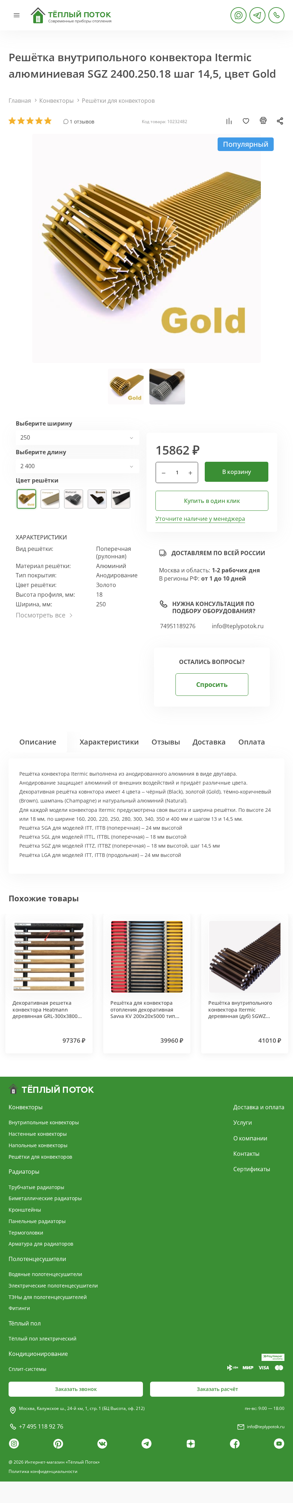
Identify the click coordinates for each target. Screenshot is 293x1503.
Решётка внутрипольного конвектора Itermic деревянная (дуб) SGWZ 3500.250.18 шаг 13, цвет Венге (240, 1015)
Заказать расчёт (217, 1389)
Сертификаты (251, 1169)
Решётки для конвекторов (118, 101)
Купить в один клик (212, 501)
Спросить (212, 684)
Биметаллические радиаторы (45, 1198)
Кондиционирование (38, 1354)
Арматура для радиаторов (41, 1243)
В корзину (236, 472)
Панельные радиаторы (37, 1221)
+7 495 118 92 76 (41, 1426)
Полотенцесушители (37, 1259)
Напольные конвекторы (38, 1145)
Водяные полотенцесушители (45, 1274)
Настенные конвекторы (38, 1133)
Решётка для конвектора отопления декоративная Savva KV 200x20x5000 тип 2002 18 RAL (142, 1012)
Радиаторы (24, 1171)
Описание (37, 742)
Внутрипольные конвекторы (44, 1122)
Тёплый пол (25, 1323)
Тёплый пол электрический (42, 1338)
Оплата (251, 742)
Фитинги (19, 1308)
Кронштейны (25, 1209)
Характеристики (109, 742)
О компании (250, 1138)
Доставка (209, 742)
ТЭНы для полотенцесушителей (48, 1297)
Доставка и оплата (258, 1107)
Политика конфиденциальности (43, 1471)
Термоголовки (26, 1232)
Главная (20, 101)
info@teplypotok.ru (238, 626)
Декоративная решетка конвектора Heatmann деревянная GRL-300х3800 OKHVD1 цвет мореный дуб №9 (46, 1015)
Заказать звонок (76, 1389)
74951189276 (177, 626)
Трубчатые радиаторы (36, 1187)
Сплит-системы (27, 1369)
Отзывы (166, 742)
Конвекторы (56, 101)
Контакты (246, 1154)
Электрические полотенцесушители (53, 1285)
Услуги (242, 1122)
